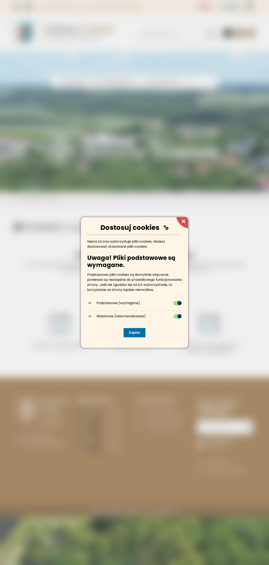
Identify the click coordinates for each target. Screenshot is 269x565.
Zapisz (134, 332)
